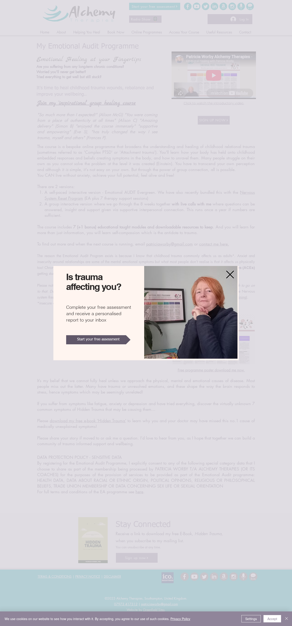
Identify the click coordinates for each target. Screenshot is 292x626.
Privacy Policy (180, 618)
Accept (272, 618)
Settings (251, 618)
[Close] (286, 618)
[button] (230, 275)
